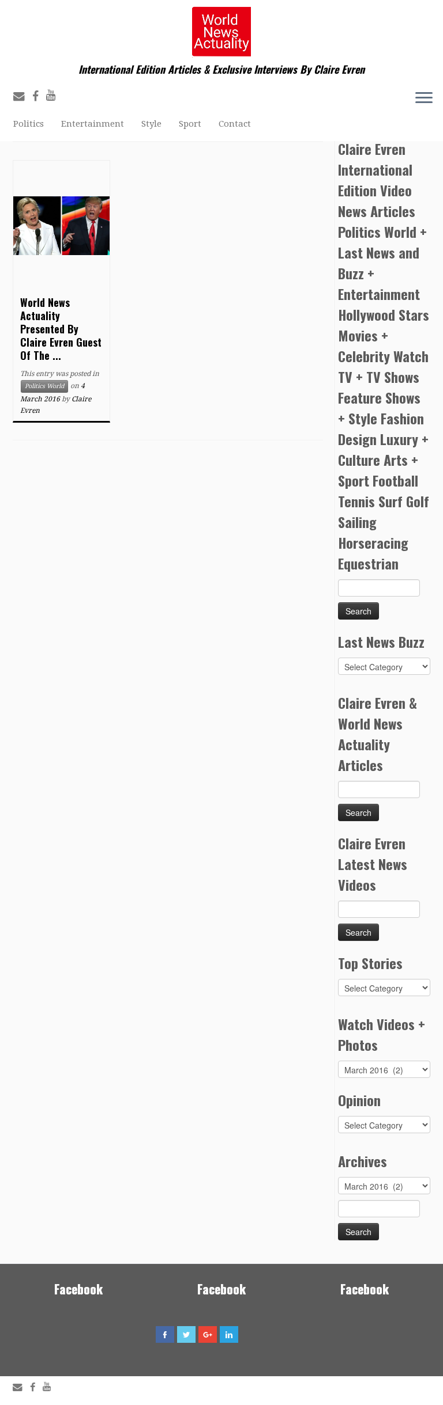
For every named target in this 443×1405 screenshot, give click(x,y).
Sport (190, 124)
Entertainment (92, 124)
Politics (28, 124)
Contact (235, 124)
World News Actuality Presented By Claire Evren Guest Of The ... (61, 329)
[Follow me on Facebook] (39, 96)
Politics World (44, 386)
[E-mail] (22, 96)
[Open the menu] (424, 98)
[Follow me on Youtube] (54, 95)
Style (151, 124)
